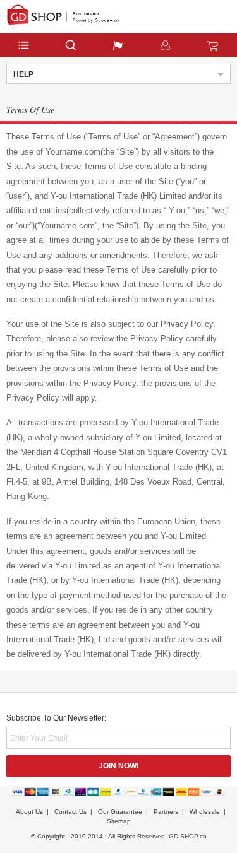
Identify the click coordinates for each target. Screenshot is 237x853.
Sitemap (119, 821)
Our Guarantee (120, 811)
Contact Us (70, 811)
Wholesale (205, 811)
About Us (29, 811)
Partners (166, 811)
